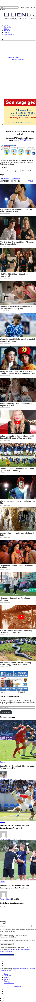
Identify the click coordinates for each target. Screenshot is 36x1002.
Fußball (7, 179)
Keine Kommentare (18, 59)
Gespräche (7, 975)
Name (2, 922)
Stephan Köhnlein (13, 58)
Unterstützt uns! (9, 983)
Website (2, 926)
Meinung (7, 979)
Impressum (15, 968)
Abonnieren (6, 712)
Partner (9, 970)
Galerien (18, 43)
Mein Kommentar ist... (7, 907)
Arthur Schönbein (5, 839)
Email (2, 924)
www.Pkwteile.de (18, 986)
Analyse (6, 977)
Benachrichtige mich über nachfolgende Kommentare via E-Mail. (14, 936)
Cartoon (2, 179)
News (6, 974)
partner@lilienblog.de (22, 140)
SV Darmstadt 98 (15, 179)
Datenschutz (24, 968)
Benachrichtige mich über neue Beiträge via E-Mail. (18, 940)
